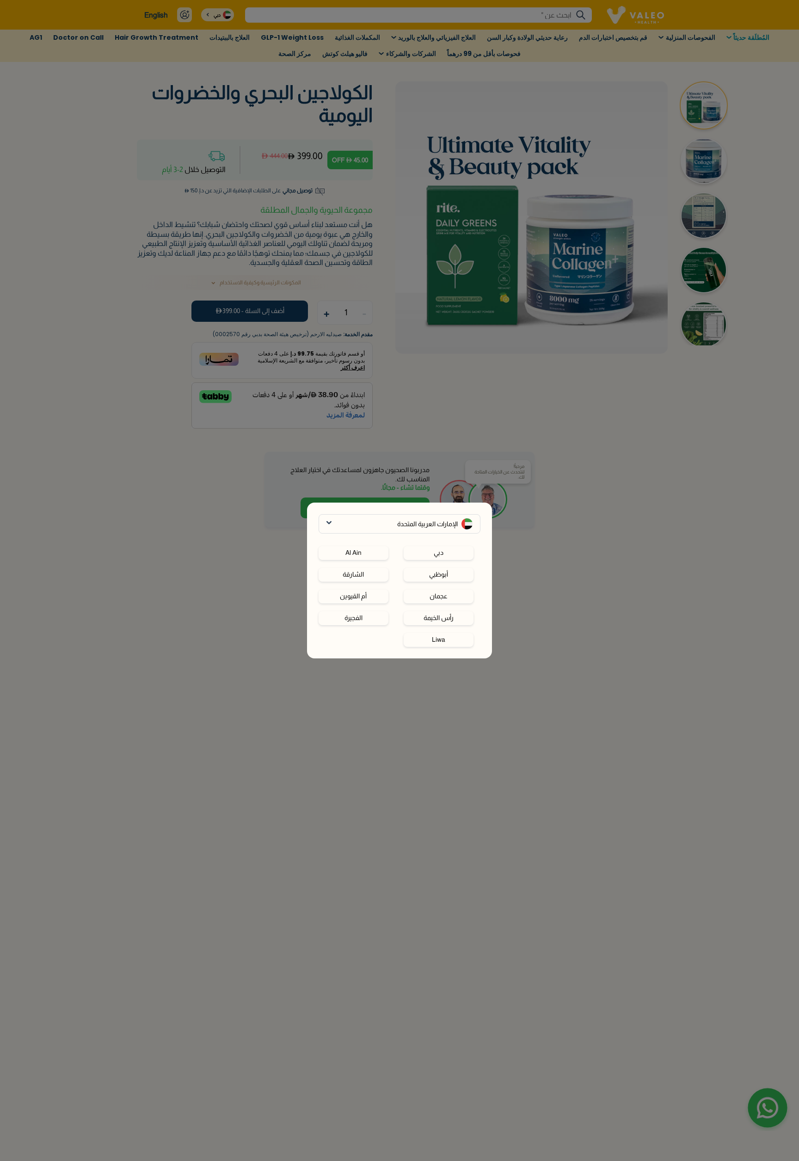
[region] (399, 592)
